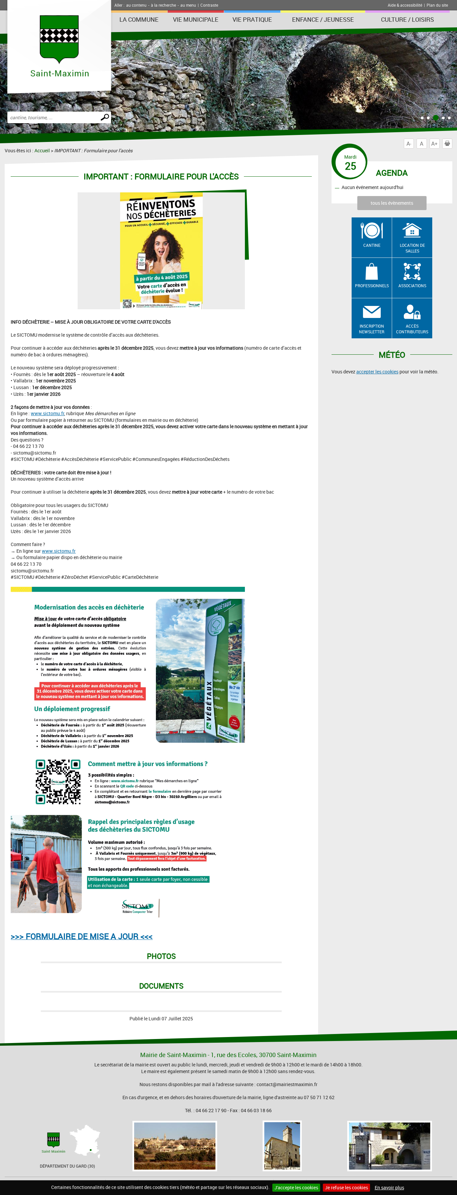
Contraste (209, 5)
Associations (412, 285)
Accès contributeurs (412, 328)
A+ (434, 143)
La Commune (139, 19)
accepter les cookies (377, 371)
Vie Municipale (195, 19)
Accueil (42, 150)
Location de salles (412, 247)
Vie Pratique (252, 19)
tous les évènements (392, 203)
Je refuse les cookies (346, 1187)
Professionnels (372, 285)
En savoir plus (389, 1187)
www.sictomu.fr (47, 413)
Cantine (371, 245)
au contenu (136, 5)
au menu (188, 5)
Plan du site (437, 5)
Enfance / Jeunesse (323, 19)
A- (408, 143)
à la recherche (163, 5)
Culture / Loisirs (407, 19)
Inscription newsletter (371, 328)
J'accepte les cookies (296, 1187)
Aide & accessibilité (405, 5)
